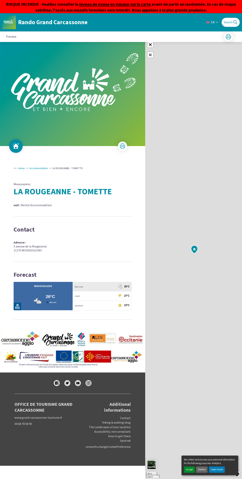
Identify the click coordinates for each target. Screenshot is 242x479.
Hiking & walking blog (116, 423)
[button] (150, 44)
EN (213, 22)
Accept (189, 469)
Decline (202, 469)
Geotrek (125, 441)
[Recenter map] (150, 55)
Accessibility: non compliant (112, 432)
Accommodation (38, 168)
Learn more (217, 469)
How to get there (119, 436)
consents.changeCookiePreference (108, 447)
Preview (11, 37)
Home (21, 168)
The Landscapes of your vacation (110, 427)
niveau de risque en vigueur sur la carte (115, 4)
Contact (125, 418)
